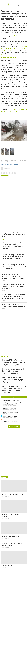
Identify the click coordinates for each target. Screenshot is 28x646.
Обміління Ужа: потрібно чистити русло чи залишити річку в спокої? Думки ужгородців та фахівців (14, 296)
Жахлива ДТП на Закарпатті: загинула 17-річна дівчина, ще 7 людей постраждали (13, 362)
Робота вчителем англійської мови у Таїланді (12, 545)
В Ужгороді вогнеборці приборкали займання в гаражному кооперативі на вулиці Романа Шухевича (14, 245)
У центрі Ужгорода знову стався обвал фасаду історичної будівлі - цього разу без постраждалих (13, 256)
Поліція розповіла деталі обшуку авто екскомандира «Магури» (12, 379)
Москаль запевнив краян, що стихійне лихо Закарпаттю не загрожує (14, 48)
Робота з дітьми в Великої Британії (11, 515)
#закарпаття (3, 164)
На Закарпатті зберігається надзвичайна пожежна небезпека (13, 305)
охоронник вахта (8, 566)
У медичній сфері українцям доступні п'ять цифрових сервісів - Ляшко (14, 235)
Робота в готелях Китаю (10, 536)
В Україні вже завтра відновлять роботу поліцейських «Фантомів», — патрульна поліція (14, 266)
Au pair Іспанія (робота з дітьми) (13, 494)
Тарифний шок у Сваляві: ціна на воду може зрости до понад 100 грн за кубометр (14, 286)
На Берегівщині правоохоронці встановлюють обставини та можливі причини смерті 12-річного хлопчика (14, 389)
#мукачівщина (10, 164)
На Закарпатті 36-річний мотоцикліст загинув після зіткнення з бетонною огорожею (13, 276)
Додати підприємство (14, 426)
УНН (15, 36)
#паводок (16, 164)
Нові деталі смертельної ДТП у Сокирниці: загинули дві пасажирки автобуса (14, 371)
